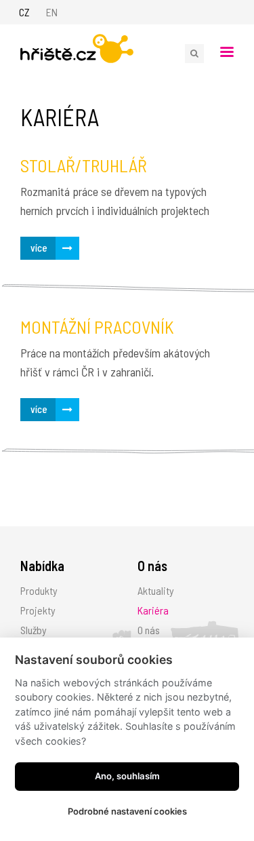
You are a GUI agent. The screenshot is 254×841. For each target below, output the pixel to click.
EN (52, 11)
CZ (24, 11)
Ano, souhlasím (127, 775)
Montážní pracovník (97, 326)
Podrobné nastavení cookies (127, 811)
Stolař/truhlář (83, 165)
